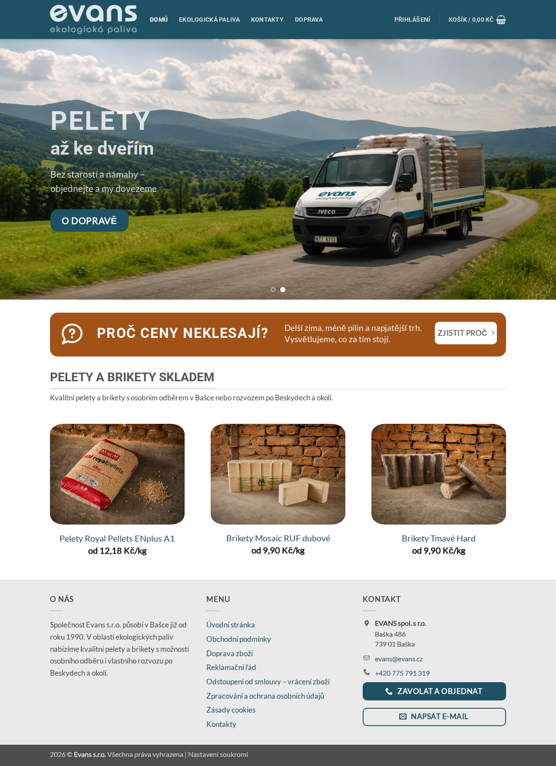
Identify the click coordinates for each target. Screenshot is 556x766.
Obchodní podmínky (238, 639)
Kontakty (267, 19)
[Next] (534, 169)
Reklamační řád (231, 667)
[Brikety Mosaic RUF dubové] (278, 474)
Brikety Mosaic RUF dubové (278, 538)
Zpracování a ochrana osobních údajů (265, 695)
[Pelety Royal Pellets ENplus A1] (117, 474)
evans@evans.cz (399, 658)
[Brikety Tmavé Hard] (438, 474)
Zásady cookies (230, 709)
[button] (412, 19)
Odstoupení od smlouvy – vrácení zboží (268, 681)
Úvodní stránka (230, 624)
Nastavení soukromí (218, 754)
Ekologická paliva (209, 19)
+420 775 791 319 (402, 673)
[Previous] (22, 169)
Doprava (309, 19)
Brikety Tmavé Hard (439, 538)
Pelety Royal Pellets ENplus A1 (117, 538)
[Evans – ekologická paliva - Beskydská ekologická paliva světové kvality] (93, 19)
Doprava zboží (229, 653)
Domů (159, 19)
